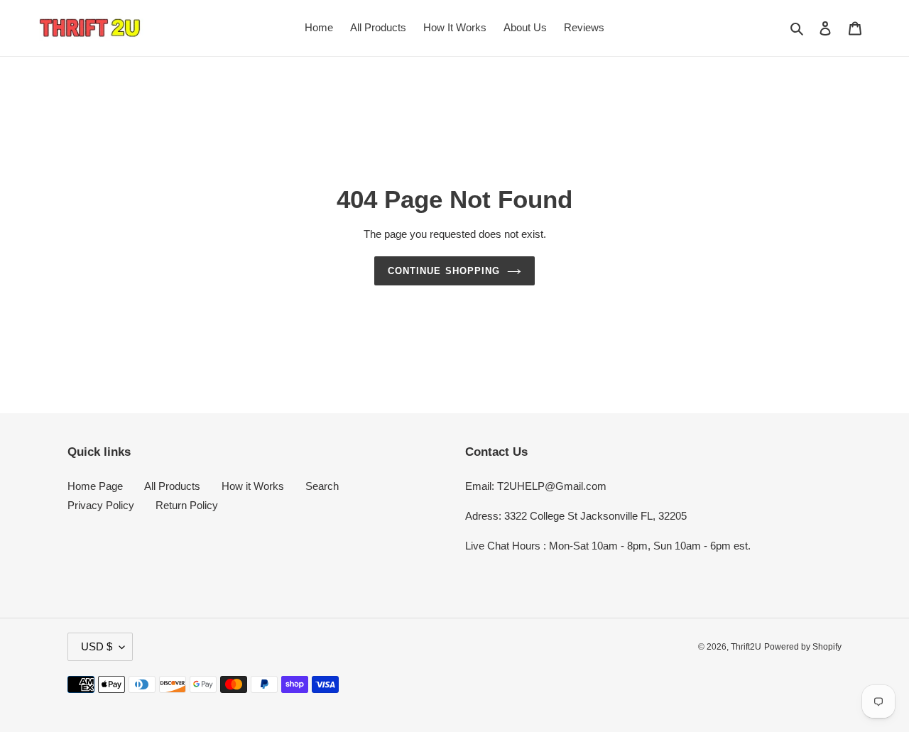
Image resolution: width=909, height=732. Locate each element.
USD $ (96, 646)
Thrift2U (746, 647)
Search (322, 486)
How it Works (253, 486)
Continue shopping (444, 271)
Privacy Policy (100, 505)
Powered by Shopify (803, 647)
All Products (172, 486)
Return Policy (187, 505)
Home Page (95, 486)
